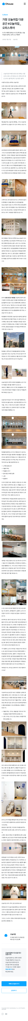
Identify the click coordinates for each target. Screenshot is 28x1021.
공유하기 (14, 990)
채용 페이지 (8, 969)
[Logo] (7, 4)
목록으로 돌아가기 (14, 984)
